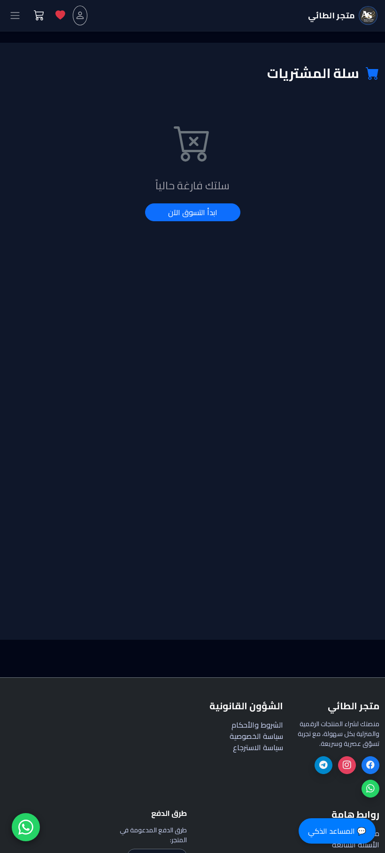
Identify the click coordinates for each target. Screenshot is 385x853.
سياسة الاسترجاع (258, 747)
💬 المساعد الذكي (337, 831)
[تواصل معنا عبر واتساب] (26, 827)
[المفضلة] (60, 15)
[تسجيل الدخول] (80, 15)
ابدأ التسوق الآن (192, 212)
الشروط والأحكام (257, 725)
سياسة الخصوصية (256, 736)
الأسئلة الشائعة (355, 844)
